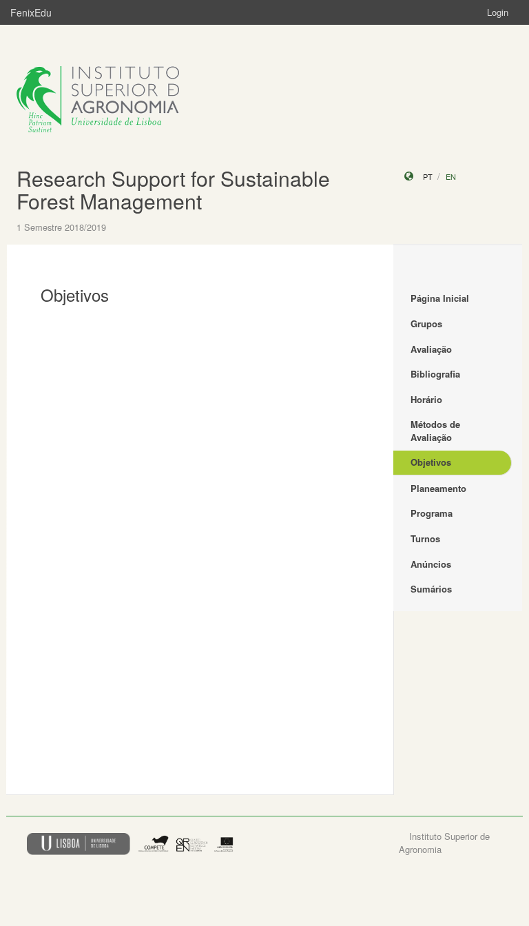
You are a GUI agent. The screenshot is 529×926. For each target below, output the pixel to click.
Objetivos (431, 462)
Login (497, 12)
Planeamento (438, 488)
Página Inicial (440, 298)
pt (428, 176)
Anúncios (431, 563)
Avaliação (431, 349)
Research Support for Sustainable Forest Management (173, 189)
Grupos (426, 323)
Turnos (425, 538)
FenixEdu (31, 12)
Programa (432, 512)
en (451, 176)
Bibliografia (435, 373)
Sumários (431, 588)
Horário (426, 399)
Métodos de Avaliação (435, 431)
